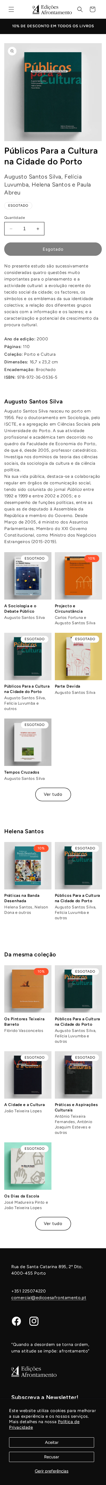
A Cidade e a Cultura (24, 1104)
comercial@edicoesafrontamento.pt (48, 1297)
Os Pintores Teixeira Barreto (24, 1022)
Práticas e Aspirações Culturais (76, 1107)
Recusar (51, 1456)
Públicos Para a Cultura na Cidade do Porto (27, 689)
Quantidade (14, 217)
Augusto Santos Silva (33, 401)
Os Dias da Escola (21, 1196)
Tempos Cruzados (22, 772)
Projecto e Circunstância (69, 609)
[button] (11, 9)
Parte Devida (68, 686)
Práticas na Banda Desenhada (21, 898)
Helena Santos (24, 831)
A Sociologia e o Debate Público (20, 609)
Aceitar (52, 1442)
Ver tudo (53, 794)
